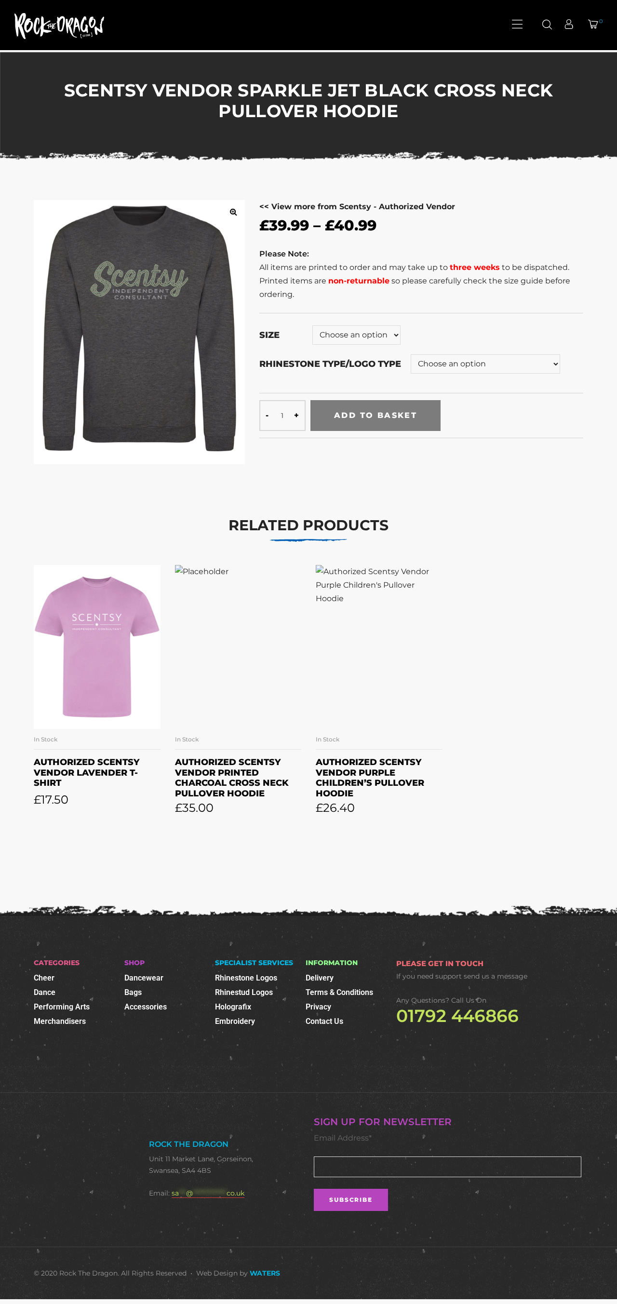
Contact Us (324, 1021)
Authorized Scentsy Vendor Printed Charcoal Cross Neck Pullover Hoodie (232, 778)
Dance (44, 992)
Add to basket (375, 415)
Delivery (320, 977)
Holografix (233, 1006)
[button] (233, 211)
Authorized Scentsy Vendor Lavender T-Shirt (86, 772)
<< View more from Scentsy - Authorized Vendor (357, 206)
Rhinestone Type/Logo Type (330, 364)
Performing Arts (62, 1006)
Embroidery (235, 1021)
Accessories (145, 1006)
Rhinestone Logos (246, 977)
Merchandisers (60, 1021)
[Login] (570, 25)
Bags (133, 992)
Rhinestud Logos (244, 992)
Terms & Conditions (339, 992)
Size (269, 335)
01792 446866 (457, 1015)
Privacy (318, 1006)
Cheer (44, 977)
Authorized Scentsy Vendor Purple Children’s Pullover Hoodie (370, 778)
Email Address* (343, 1138)
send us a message (495, 976)
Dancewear (143, 977)
